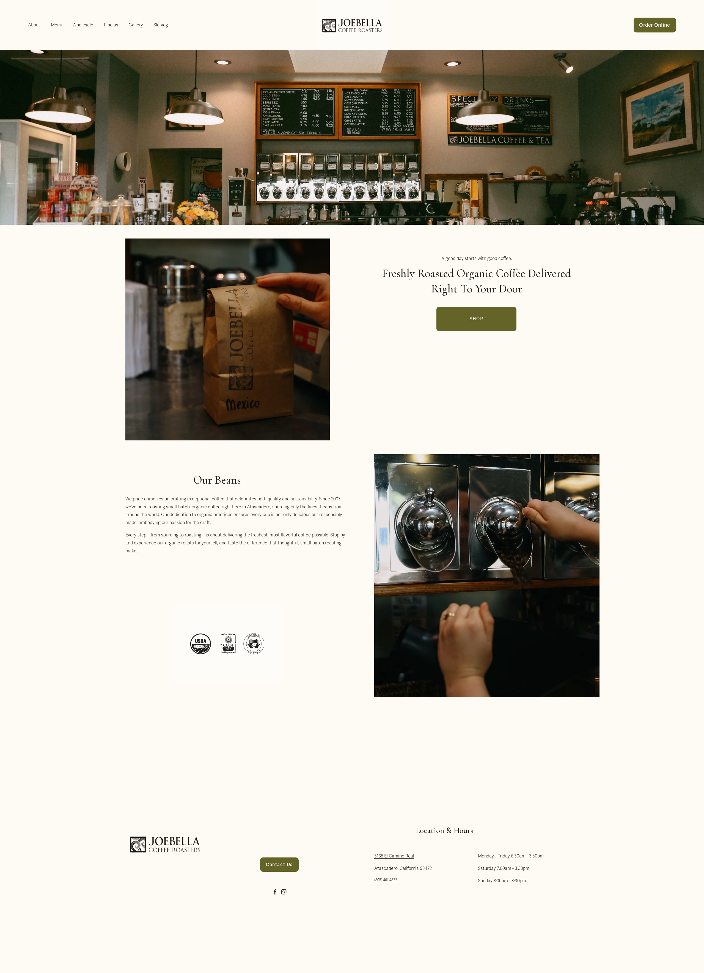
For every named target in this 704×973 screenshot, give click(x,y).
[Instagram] (284, 892)
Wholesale (83, 25)
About (34, 25)
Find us (111, 25)
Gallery (136, 25)
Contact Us (279, 864)
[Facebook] (275, 892)
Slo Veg (160, 25)
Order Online (654, 25)
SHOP (476, 319)
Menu (56, 25)
